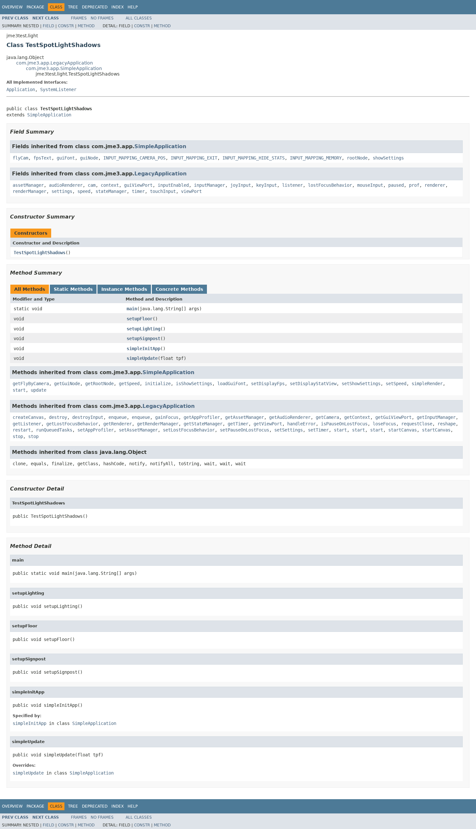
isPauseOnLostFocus (344, 423)
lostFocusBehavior (330, 185)
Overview (12, 7)
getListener (27, 423)
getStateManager (203, 423)
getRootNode (99, 383)
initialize (158, 383)
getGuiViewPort (393, 417)
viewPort (191, 191)
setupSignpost (143, 338)
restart (22, 429)
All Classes (139, 18)
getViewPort (268, 423)
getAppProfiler (202, 417)
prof (414, 185)
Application (20, 89)
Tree (73, 7)
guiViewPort (138, 185)
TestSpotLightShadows (39, 252)
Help (133, 7)
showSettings (388, 157)
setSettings (288, 429)
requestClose (416, 423)
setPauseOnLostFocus (244, 429)
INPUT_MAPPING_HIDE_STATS (253, 157)
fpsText (42, 157)
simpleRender (427, 383)
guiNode (89, 157)
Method (86, 26)
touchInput (163, 191)
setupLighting (143, 328)
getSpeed (129, 383)
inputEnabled (173, 185)
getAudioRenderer (290, 417)
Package (35, 7)
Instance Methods (124, 289)
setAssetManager (138, 429)
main (132, 308)
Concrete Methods (179, 289)
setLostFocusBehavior (189, 429)
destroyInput (87, 417)
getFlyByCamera (31, 383)
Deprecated (95, 7)
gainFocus (166, 417)
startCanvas (402, 429)
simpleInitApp (143, 348)
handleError (301, 423)
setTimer (318, 429)
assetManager (28, 185)
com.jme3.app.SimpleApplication (64, 68)
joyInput (240, 185)
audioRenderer (66, 185)
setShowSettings (361, 383)
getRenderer (117, 423)
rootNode (357, 157)
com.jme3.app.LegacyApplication (54, 62)
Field (48, 26)
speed (83, 191)
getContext (357, 417)
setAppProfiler (95, 429)
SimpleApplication (49, 114)
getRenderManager (157, 423)
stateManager (111, 191)
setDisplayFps (268, 383)
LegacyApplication (160, 174)
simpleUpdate (142, 358)
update (38, 390)
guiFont (66, 157)
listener (292, 185)
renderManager (29, 191)
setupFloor (140, 318)
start (19, 390)
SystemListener (58, 89)
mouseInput (370, 185)
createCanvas (28, 417)
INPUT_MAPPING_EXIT (194, 157)
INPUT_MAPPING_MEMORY (316, 157)
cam (92, 185)
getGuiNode (67, 383)
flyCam (20, 157)
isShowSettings (194, 383)
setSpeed (396, 383)
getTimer (238, 423)
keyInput (266, 185)
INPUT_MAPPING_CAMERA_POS (134, 157)
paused (396, 185)
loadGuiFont (231, 383)
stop (18, 436)
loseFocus (384, 423)
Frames (79, 18)
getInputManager (436, 417)
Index (117, 7)
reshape (446, 423)
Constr (66, 26)
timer (138, 191)
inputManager (209, 185)
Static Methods (73, 289)
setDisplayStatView (313, 383)
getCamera (327, 417)
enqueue (117, 417)
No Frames (102, 18)
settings (61, 191)
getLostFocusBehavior (72, 423)
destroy (58, 417)
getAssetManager (244, 417)
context (110, 185)
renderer (435, 185)
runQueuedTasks (54, 429)
